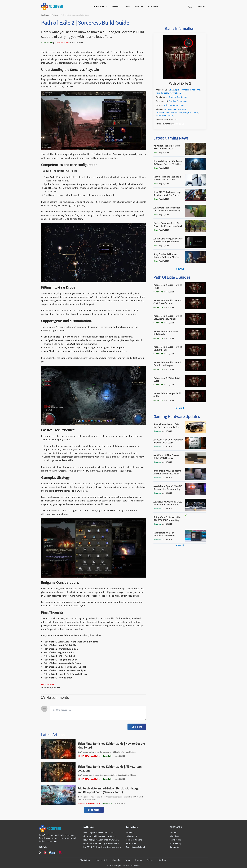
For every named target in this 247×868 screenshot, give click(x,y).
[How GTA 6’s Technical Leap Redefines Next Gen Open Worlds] (195, 200)
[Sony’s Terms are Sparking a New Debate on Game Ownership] (195, 185)
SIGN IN (201, 6)
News (127, 6)
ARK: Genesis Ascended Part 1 (89, 803)
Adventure (174, 105)
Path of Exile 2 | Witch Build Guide (60, 656)
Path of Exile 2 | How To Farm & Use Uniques (65, 670)
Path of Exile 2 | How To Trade (58, 677)
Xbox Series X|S (162, 93)
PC (105, 860)
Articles (139, 6)
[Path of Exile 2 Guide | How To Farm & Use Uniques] (195, 370)
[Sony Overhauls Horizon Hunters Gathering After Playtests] (195, 262)
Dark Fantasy (168, 115)
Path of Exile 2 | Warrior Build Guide (61, 648)
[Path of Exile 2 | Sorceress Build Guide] (195, 339)
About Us (173, 832)
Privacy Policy (175, 843)
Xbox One (196, 89)
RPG (182, 105)
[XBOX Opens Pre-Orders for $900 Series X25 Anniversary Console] (195, 216)
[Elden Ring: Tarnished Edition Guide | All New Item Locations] (58, 781)
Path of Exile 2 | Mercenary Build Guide (62, 663)
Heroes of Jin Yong (134, 839)
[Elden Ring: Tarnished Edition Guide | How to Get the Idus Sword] (58, 758)
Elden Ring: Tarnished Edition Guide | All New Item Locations (110, 768)
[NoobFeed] (52, 6)
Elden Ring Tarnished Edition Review (98, 832)
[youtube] (45, 852)
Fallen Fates (131, 843)
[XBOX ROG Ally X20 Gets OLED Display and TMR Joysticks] (195, 510)
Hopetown (130, 832)
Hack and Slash (179, 109)
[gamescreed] (52, 852)
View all (180, 545)
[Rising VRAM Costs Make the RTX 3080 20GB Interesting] (195, 525)
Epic (177, 89)
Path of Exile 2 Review (66, 635)
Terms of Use (175, 839)
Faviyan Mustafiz (62, 42)
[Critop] (60, 852)
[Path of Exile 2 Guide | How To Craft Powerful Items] (195, 308)
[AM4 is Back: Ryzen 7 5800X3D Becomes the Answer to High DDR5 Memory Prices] (195, 494)
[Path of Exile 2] (179, 78)
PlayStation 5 (175, 93)
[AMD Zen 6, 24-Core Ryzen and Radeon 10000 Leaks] (195, 448)
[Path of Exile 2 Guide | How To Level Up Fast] (195, 355)
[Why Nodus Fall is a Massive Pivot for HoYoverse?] (195, 154)
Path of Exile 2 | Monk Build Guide (60, 645)
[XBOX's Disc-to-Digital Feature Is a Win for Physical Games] (195, 247)
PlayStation (85, 860)
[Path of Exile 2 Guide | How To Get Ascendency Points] (195, 324)
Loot (180, 112)
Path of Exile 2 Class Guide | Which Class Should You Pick (71, 641)
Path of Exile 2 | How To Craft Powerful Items (65, 674)
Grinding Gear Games (178, 97)
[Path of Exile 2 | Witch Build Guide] (195, 386)
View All (180, 268)
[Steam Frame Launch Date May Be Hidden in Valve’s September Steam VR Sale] (195, 432)
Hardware (153, 6)
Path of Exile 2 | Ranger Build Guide (60, 659)
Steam (171, 89)
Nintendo (116, 860)
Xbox (97, 860)
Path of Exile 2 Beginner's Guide (59, 652)
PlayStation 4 (185, 89)
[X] (40, 852)
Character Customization (167, 112)
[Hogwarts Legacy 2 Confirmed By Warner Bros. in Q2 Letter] (195, 169)
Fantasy (159, 115)
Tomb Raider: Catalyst (135, 847)
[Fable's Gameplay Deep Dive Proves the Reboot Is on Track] (195, 231)
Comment (137, 726)
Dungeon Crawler (190, 112)
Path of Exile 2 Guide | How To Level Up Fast (65, 666)
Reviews (116, 6)
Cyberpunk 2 (131, 836)
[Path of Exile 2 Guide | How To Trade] (195, 293)
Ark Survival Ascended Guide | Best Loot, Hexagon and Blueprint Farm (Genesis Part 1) (109, 790)
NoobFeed (45, 15)
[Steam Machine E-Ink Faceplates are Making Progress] (195, 541)
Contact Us (174, 847)
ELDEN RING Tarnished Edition (89, 756)
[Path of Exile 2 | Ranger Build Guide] (195, 401)
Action (166, 105)
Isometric (168, 109)
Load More (93, 809)
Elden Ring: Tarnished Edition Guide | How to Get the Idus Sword (111, 745)
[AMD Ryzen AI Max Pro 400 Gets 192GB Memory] (195, 463)
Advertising (174, 836)
